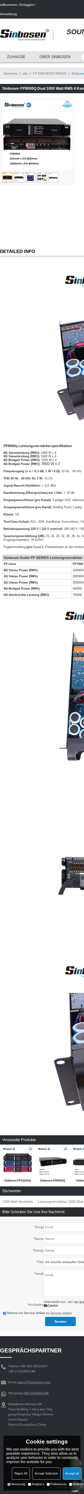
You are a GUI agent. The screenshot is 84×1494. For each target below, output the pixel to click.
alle (25, 73)
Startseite (11, 73)
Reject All (20, 1473)
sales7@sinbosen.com (34, 1382)
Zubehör (52, 1305)
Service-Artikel (61, 1313)
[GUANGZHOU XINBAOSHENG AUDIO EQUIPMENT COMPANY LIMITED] (24, 35)
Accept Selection (46, 1473)
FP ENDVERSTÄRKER (49, 73)
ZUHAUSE (16, 57)
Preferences (58, 1484)
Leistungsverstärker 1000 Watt (60, 1201)
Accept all (72, 1473)
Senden (60, 1321)
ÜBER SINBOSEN (55, 57)
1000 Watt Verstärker (17, 1201)
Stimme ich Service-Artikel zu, (39, 1313)
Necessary (18, 1484)
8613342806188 (36, 1393)
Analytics (38, 1484)
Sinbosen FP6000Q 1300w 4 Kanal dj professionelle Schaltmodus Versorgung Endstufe (52, 1181)
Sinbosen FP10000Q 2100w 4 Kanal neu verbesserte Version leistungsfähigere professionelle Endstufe (17, 1181)
